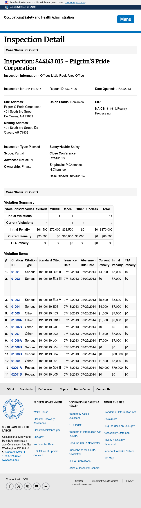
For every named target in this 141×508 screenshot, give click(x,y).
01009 (15, 360)
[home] (13, 408)
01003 (15, 299)
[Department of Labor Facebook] (10, 486)
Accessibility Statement (117, 433)
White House (40, 412)
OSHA (10, 389)
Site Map (109, 458)
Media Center (82, 389)
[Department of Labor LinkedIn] (46, 486)
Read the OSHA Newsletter (84, 443)
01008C (16, 354)
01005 (15, 313)
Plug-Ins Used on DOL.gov (119, 426)
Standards (26, 389)
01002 (15, 278)
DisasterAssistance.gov (46, 430)
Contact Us (103, 389)
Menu (125, 19)
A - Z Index (75, 425)
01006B (16, 327)
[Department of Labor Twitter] (19, 486)
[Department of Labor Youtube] (37, 486)
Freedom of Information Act (120, 412)
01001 (15, 272)
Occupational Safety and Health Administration (39, 17)
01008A (16, 340)
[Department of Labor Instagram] (28, 486)
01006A (16, 320)
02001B (16, 374)
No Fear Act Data (43, 444)
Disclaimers (110, 419)
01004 (15, 306)
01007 (15, 333)
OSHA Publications (80, 461)
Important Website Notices (119, 451)
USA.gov (38, 437)
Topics (64, 389)
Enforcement (46, 389)
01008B (16, 347)
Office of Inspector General (84, 468)
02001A (16, 367)
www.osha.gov (10, 460)
